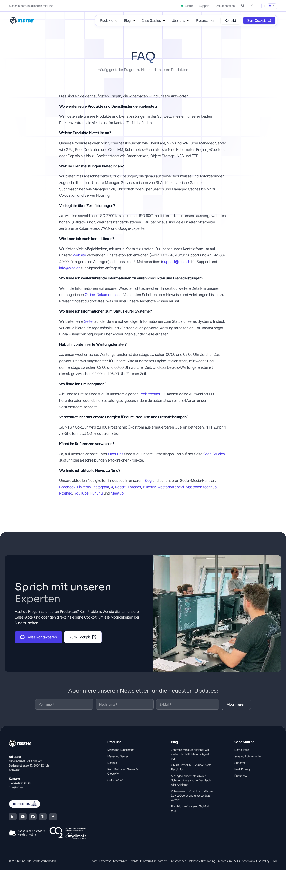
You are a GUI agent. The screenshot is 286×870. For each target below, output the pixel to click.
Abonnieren (236, 704)
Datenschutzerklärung (201, 861)
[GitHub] (33, 816)
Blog (148, 480)
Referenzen (120, 861)
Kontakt (230, 20)
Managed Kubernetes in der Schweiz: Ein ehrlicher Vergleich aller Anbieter (191, 780)
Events (134, 861)
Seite (88, 321)
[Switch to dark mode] (253, 6)
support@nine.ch (176, 261)
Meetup (117, 493)
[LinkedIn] (13, 816)
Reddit (120, 487)
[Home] (22, 20)
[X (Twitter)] (43, 816)
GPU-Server (115, 780)
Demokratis (241, 749)
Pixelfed (65, 493)
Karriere (162, 861)
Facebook (67, 487)
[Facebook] (53, 816)
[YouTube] (23, 816)
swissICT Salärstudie (247, 756)
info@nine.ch (69, 268)
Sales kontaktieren (42, 637)
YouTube (81, 493)
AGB (237, 861)
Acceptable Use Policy (255, 861)
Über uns (115, 454)
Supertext (240, 762)
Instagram (101, 487)
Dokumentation (225, 6)
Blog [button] (127, 20)
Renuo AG (240, 775)
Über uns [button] (178, 20)
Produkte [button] (106, 20)
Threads (134, 487)
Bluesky (149, 487)
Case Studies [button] (151, 20)
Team (93, 861)
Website (79, 255)
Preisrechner (205, 20)
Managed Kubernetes (120, 749)
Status (189, 6)
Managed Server (117, 756)
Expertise (105, 861)
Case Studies (214, 454)
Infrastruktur (148, 861)
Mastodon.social (170, 487)
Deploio (112, 762)
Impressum (225, 861)
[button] (243, 6)
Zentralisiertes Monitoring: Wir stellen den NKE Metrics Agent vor (190, 754)
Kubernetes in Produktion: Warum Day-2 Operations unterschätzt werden (192, 795)
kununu (96, 493)
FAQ (274, 861)
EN (265, 6)
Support (204, 6)
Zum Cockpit (256, 20)
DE (273, 6)
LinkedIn (84, 487)
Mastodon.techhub (201, 487)
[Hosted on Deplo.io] (47, 804)
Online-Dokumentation (103, 294)
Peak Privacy (242, 769)
